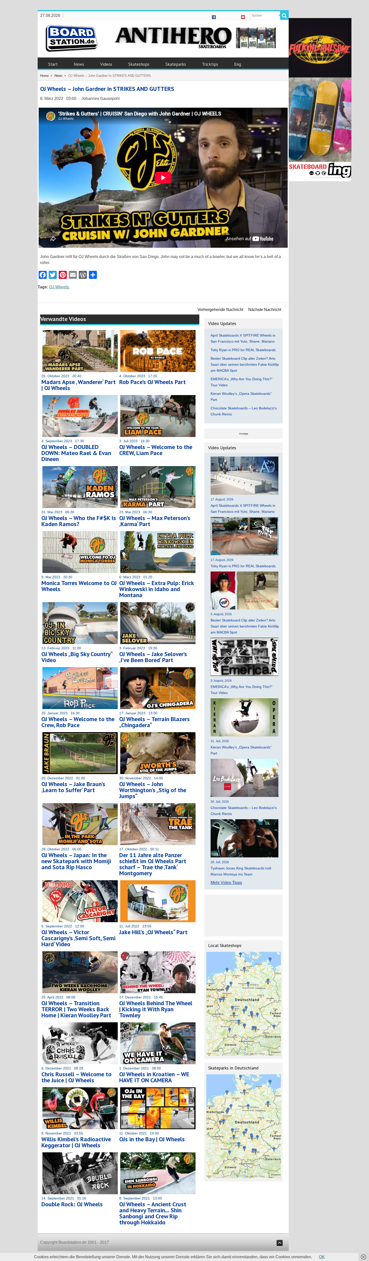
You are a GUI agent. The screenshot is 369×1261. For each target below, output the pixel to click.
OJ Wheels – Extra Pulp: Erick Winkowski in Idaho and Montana (156, 589)
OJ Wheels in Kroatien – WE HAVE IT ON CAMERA (154, 1077)
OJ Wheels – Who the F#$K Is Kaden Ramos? (78, 521)
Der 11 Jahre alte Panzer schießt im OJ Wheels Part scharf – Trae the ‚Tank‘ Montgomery (152, 864)
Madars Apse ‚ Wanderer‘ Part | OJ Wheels (78, 385)
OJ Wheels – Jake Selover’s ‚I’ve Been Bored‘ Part (153, 657)
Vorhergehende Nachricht (220, 309)
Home (44, 76)
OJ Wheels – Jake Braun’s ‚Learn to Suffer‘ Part (73, 787)
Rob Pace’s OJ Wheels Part (152, 382)
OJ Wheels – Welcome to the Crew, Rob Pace (77, 722)
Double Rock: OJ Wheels (72, 1204)
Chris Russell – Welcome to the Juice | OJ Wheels (76, 1077)
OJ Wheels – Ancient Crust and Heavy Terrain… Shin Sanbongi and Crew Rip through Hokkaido (152, 1213)
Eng (237, 64)
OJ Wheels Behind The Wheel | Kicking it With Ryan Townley (155, 1009)
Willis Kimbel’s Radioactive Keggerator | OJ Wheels (76, 1142)
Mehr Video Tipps (226, 882)
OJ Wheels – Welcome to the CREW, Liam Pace (155, 450)
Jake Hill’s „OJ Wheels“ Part (153, 932)
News (79, 64)
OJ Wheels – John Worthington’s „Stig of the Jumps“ (152, 790)
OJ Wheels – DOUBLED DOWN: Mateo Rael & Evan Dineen (76, 453)
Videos (106, 64)
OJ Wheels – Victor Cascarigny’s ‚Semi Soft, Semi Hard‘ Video (78, 938)
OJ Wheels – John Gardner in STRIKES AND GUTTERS (107, 89)
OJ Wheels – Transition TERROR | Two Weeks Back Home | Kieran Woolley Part (76, 1009)
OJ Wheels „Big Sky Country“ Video (76, 657)
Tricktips (210, 64)
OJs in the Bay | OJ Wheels (152, 1139)
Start (53, 64)
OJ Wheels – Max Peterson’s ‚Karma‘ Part (154, 521)
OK (322, 1257)
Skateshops (138, 64)
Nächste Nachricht (264, 309)
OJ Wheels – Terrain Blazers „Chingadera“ (154, 722)
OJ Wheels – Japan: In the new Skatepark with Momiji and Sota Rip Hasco (76, 861)
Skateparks (175, 64)
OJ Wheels (59, 287)
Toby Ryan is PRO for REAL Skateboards (243, 350)
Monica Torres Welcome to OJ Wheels (79, 586)
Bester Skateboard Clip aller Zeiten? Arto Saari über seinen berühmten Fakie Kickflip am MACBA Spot (245, 364)
